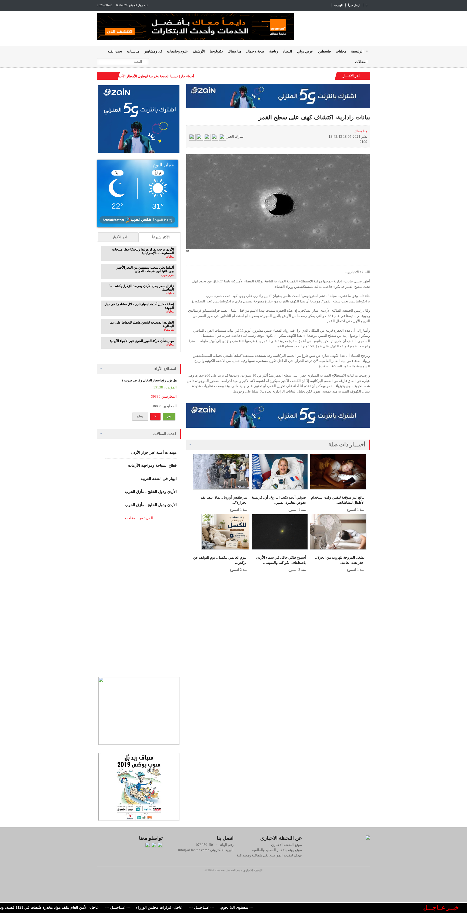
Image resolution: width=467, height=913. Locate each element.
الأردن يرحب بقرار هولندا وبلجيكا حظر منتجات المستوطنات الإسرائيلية (143, 251)
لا (155, 416)
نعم (169, 416)
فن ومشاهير (153, 51)
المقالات (361, 62)
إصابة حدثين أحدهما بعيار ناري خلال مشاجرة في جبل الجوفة (139, 305)
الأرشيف (199, 51)
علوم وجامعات (177, 51)
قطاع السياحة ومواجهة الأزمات (152, 465)
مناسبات (133, 51)
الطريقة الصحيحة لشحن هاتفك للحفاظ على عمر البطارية (141, 324)
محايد (140, 416)
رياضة (273, 51)
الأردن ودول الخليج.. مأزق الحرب (151, 492)
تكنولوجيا (216, 51)
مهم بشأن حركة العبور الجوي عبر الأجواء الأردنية (142, 341)
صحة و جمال (255, 51)
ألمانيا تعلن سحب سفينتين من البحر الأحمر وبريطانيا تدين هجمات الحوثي (145, 269)
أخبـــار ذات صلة (346, 444)
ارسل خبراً (354, 5)
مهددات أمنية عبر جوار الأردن (154, 452)
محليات (341, 51)
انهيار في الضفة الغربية (159, 479)
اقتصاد (287, 51)
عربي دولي (305, 51)
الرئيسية (357, 51)
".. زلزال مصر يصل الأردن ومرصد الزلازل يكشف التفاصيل (141, 287)
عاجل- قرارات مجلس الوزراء (175, 907)
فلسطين (324, 51)
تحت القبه (115, 51)
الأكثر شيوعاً (161, 237)
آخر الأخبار (119, 237)
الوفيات (338, 5)
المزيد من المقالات (139, 518)
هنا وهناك (234, 51)
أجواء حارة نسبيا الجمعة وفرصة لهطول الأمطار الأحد (156, 76)
